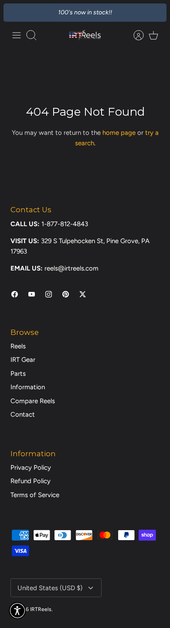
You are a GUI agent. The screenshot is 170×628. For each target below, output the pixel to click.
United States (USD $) (49, 588)
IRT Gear (22, 360)
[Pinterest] (65, 294)
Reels (18, 346)
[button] (17, 610)
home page (119, 133)
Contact (22, 414)
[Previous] (15, 12)
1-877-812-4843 (64, 224)
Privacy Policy (30, 467)
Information (27, 387)
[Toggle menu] (16, 35)
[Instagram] (48, 294)
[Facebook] (14, 294)
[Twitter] (82, 294)
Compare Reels (32, 401)
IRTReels (40, 609)
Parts (18, 373)
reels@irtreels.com (71, 268)
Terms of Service (34, 495)
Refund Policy (30, 481)
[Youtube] (31, 294)
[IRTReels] (85, 35)
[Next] (154, 12)
